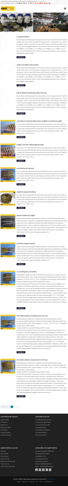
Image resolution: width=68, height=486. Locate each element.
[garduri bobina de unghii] (7, 228)
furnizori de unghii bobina (43, 422)
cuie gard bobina (5, 432)
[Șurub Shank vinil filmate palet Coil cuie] (7, 106)
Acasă (18, 481)
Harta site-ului (51, 479)
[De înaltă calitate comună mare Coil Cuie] (7, 329)
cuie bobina (3, 422)
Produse (31, 481)
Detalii (21, 57)
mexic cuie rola (4, 459)
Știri (41, 481)
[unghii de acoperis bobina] (7, 205)
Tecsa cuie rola (4, 464)
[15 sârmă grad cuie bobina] (7, 285)
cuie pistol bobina (5, 435)
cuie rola (3, 451)
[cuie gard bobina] (7, 50)
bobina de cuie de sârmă (7, 461)
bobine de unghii (5, 427)
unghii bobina (4, 419)
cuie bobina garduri (41, 432)
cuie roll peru (4, 456)
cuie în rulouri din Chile (7, 466)
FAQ (37, 481)
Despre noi (25, 481)
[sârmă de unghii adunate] (7, 257)
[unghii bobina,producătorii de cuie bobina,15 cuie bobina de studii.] (8, 10)
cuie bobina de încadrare (42, 430)
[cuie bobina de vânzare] (7, 181)
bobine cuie (3, 425)
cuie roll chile (4, 453)
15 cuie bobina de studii (42, 425)
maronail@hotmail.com (9, 3)
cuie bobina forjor (40, 427)
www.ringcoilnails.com (46, 466)
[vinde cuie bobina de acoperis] (7, 78)
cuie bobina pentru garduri (43, 419)
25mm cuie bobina (40, 435)
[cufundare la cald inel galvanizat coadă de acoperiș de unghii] (7, 134)
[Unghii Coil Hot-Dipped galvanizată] (7, 158)
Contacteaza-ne (48, 481)
